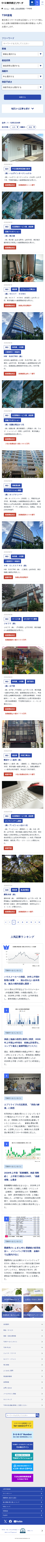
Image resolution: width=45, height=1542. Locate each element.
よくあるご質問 (8, 1370)
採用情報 (6, 1382)
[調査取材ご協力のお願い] (12, 1311)
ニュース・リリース (9, 1353)
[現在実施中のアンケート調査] (33, 1311)
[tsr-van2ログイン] (22, 1424)
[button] (42, 2)
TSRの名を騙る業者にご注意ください (15, 1405)
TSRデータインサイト (10, 1342)
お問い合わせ (7, 1388)
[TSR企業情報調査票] (22, 1478)
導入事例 (6, 1365)
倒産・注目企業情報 (18, 8)
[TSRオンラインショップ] (22, 1456)
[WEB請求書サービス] (12, 1295)
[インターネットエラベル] (22, 1467)
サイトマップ (7, 1399)
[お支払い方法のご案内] (33, 1295)
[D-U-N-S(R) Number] (22, 1435)
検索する (22, 97)
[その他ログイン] (22, 1446)
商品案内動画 (7, 1376)
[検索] (37, 1415)
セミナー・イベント (9, 1359)
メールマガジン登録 (9, 1394)
